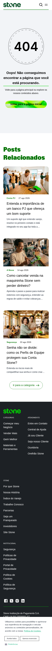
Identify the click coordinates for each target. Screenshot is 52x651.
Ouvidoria (33, 447)
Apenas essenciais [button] (29, 639)
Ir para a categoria (24, 385)
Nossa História (11, 492)
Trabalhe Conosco (13, 504)
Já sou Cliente (36, 435)
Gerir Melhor (10, 439)
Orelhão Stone (36, 453)
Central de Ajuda (37, 429)
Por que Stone (11, 486)
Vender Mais (10, 433)
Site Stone (9, 532)
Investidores (10, 526)
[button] (11, 644)
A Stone (10, 270)
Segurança (12, 342)
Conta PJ (11, 198)
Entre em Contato (37, 423)
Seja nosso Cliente (38, 441)
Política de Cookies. (32, 631)
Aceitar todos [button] (12, 639)
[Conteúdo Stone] (12, 4)
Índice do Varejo (12, 498)
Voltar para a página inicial (26, 104)
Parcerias (8, 510)
